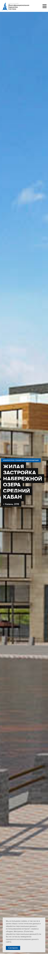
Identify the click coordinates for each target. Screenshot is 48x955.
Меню (45, 6)
